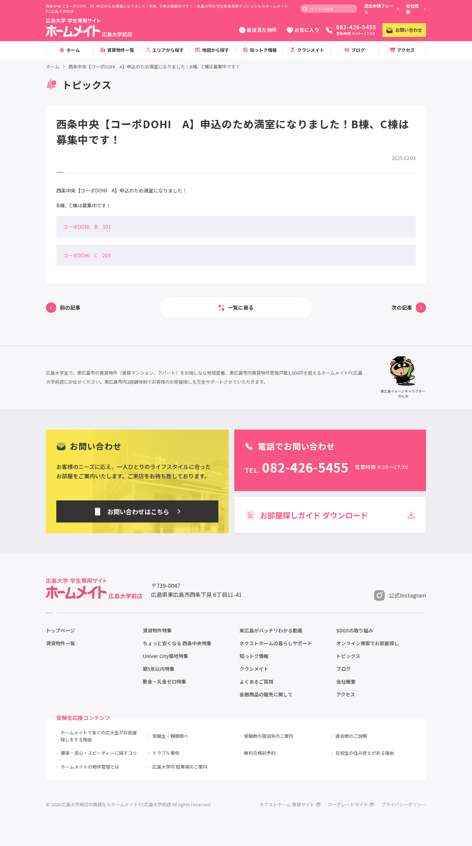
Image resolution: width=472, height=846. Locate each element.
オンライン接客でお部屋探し (367, 643)
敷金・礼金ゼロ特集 (164, 681)
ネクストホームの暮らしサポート (275, 643)
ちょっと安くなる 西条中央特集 (177, 643)
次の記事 (401, 307)
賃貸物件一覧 (60, 643)
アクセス (345, 694)
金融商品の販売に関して (266, 694)
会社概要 (412, 9)
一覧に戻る (241, 307)
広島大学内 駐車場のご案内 (179, 766)
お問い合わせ (408, 30)
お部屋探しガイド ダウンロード (314, 514)
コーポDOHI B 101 (87, 226)
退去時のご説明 (351, 736)
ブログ (343, 668)
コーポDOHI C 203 (87, 255)
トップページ (60, 630)
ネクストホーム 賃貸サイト (286, 804)
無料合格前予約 (259, 753)
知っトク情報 (253, 655)
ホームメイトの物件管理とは (90, 766)
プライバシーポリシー (403, 804)
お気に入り (307, 29)
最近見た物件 (262, 29)
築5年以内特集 (158, 668)
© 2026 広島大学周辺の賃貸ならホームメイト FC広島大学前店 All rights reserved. (128, 804)
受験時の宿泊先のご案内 (268, 736)
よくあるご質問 (256, 681)
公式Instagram (407, 595)
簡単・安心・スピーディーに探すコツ (99, 753)
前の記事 (70, 307)
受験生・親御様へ (170, 736)
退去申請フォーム (378, 9)
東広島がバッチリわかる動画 (270, 630)
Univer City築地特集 (165, 655)
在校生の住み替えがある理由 (365, 753)
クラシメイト (253, 668)
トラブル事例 (165, 753)
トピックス (348, 655)
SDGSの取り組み (354, 630)
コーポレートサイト (348, 804)
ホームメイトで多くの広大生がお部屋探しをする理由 (98, 736)
